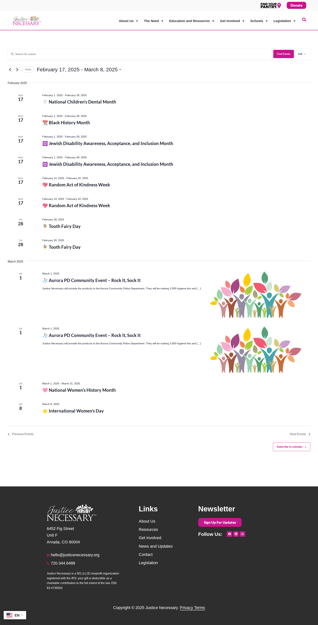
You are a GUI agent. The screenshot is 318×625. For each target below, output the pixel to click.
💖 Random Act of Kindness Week (76, 184)
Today (28, 69)
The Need (151, 21)
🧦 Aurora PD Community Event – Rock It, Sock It (91, 280)
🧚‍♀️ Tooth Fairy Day (61, 226)
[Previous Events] (10, 69)
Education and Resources (189, 21)
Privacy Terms (192, 607)
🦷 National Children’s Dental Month (79, 101)
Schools (256, 21)
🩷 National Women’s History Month (79, 390)
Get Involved (230, 21)
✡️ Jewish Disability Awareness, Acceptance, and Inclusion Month (107, 143)
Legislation (282, 21)
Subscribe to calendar (290, 446)
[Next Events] (17, 69)
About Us (126, 21)
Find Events (283, 53)
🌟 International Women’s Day (73, 410)
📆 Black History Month (66, 122)
